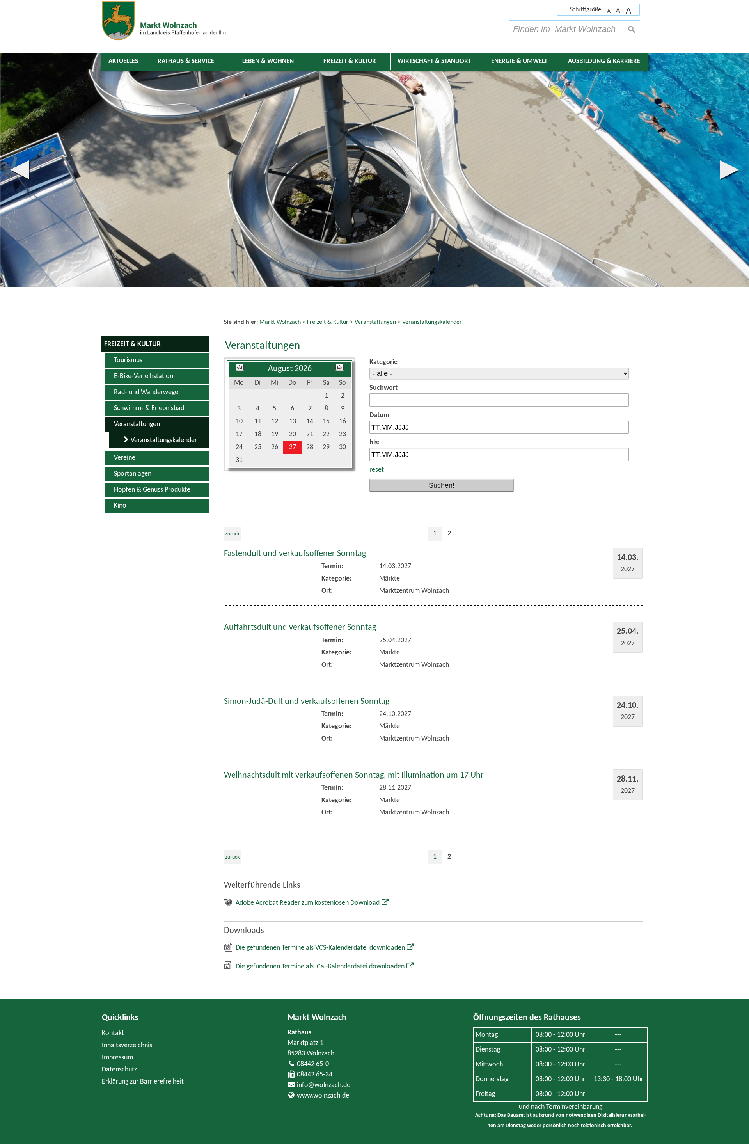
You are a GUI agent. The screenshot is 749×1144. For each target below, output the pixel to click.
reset (376, 470)
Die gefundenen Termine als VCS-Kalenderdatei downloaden (320, 948)
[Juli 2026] (240, 369)
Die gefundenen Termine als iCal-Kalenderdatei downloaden (320, 966)
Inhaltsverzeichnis (127, 1045)
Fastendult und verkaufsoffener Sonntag (295, 554)
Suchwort (383, 388)
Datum (379, 415)
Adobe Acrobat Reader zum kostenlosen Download (308, 903)
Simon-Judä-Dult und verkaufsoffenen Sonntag (306, 702)
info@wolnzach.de (323, 1085)
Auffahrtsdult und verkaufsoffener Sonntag (300, 628)
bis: (374, 442)
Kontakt (113, 1033)
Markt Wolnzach (317, 1018)
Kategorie (383, 362)
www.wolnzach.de (323, 1096)
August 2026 (290, 369)
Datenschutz (119, 1069)
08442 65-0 (313, 1064)
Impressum (117, 1057)
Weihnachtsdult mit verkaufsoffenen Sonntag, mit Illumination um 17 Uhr (354, 775)
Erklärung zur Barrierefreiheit (143, 1081)
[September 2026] (339, 369)
